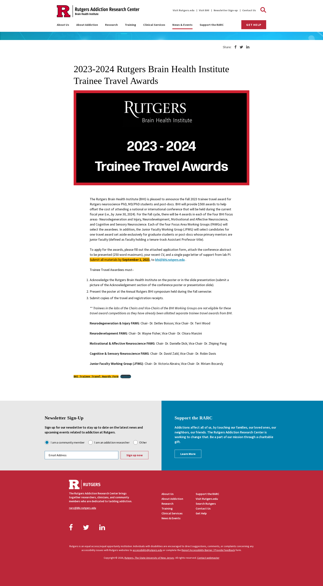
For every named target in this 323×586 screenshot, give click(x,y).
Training (130, 25)
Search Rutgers (206, 503)
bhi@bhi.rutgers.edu (170, 259)
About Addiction (87, 25)
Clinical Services (154, 25)
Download (125, 376)
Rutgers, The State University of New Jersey (149, 557)
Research (111, 25)
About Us (63, 25)
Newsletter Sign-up (226, 10)
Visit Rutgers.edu (183, 10)
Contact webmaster (208, 557)
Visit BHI (204, 10)
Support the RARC (212, 25)
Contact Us (249, 10)
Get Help (253, 25)
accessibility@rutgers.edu (147, 550)
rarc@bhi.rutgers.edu (82, 508)
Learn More (188, 454)
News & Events (182, 25)
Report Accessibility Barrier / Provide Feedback (208, 550)
